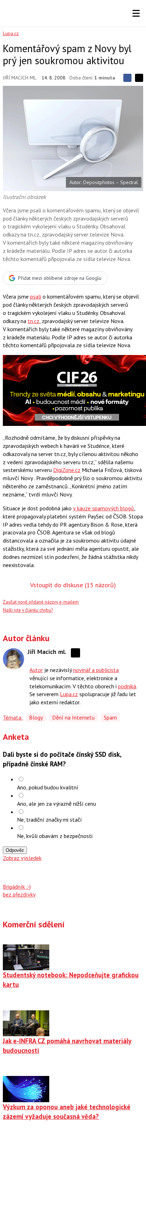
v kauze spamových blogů (103, 508)
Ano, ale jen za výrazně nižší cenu (56, 803)
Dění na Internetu (73, 717)
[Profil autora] (13, 659)
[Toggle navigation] (136, 13)
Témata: (13, 717)
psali (35, 296)
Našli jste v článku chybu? (28, 610)
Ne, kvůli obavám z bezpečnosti (54, 835)
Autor (36, 669)
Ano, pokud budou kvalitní (47, 787)
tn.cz (33, 320)
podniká (127, 686)
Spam (110, 717)
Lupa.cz (11, 33)
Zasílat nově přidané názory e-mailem (41, 602)
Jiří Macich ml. (20, 77)
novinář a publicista (96, 669)
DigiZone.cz (66, 469)
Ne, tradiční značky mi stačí (49, 819)
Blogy (36, 717)
